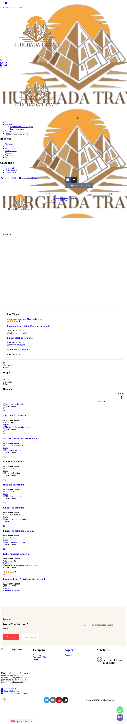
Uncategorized (10, 172)
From (9, 331)
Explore (6, 425)
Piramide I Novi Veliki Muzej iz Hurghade (28, 326)
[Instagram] (74, 180)
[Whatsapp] (120, 709)
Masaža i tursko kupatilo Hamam (20, 438)
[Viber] (120, 717)
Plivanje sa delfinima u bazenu (18, 531)
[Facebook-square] (53, 700)
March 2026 (10, 148)
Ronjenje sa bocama (13, 461)
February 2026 (10, 151)
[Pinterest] (59, 700)
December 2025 (11, 155)
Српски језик (17, 134)
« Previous (7, 591)
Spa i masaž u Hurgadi (15, 415)
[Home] (21, 216)
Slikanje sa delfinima (13, 507)
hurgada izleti (10, 168)
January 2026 (10, 153)
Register (5, 65)
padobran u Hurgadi (17, 349)
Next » (19, 591)
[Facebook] (68, 180)
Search (97, 295)
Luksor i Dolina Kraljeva (20, 338)
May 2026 (9, 144)
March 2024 (10, 157)
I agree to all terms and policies (112, 661)
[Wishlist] (4, 408)
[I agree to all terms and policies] (99, 659)
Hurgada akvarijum (13, 484)
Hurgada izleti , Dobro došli (11, 7)
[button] (79, 185)
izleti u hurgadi (11, 170)
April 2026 (9, 146)
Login (4, 63)
